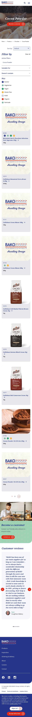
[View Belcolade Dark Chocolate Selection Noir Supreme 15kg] (16, 125)
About (4, 661)
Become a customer (14, 24)
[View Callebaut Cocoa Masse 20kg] (16, 255)
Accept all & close (14, 714)
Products (9, 41)
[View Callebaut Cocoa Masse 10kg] (16, 212)
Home (3, 41)
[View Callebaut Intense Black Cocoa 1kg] (16, 342)
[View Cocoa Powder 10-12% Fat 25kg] (16, 428)
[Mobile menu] (29, 3)
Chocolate (16, 41)
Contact (4, 669)
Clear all (27, 54)
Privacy (4, 691)
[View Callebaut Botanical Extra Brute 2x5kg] (16, 169)
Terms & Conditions (12, 691)
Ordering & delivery (8, 657)
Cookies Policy (24, 691)
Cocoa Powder (25, 41)
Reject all (14, 708)
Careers (4, 665)
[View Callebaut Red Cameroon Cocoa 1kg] (16, 385)
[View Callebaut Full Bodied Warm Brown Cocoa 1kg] (16, 298)
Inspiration (5, 652)
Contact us (6, 537)
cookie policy (14, 704)
